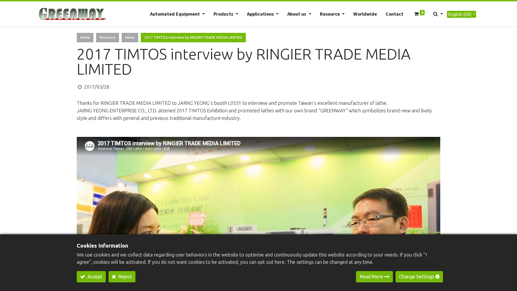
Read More (371, 276)
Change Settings (416, 276)
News (130, 37)
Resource (108, 37)
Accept (94, 276)
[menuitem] (365, 14)
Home (85, 37)
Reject (124, 276)
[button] (438, 14)
